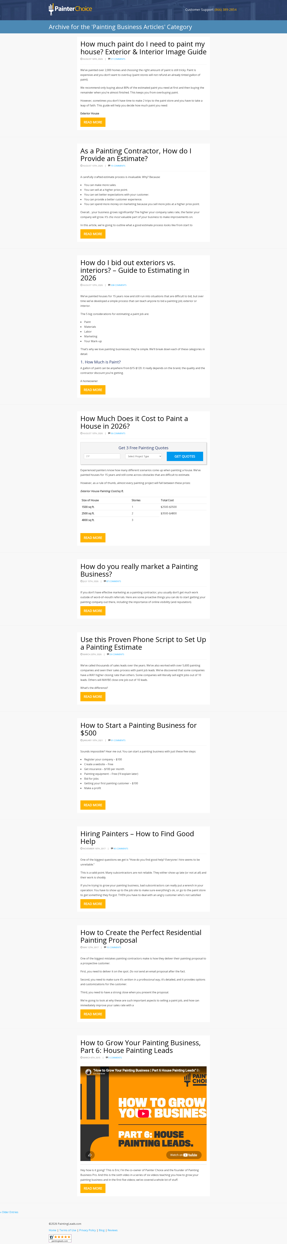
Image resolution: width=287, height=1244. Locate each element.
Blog (102, 1230)
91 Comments (118, 740)
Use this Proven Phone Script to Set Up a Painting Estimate (143, 643)
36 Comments (118, 433)
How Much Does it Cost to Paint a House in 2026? (134, 422)
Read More (93, 122)
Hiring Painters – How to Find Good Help (137, 837)
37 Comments (118, 58)
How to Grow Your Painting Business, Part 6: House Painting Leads (140, 1046)
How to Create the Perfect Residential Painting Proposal (140, 936)
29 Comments (117, 654)
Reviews (113, 1230)
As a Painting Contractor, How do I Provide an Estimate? (135, 154)
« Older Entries (9, 1212)
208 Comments (119, 285)
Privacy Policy (87, 1230)
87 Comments (113, 581)
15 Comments (118, 165)
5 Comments (115, 1057)
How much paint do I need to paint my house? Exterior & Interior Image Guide (143, 47)
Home (52, 1230)
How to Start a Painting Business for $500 (138, 728)
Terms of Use (67, 1230)
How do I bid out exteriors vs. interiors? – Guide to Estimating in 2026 (134, 270)
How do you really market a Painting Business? (139, 570)
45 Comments (121, 848)
